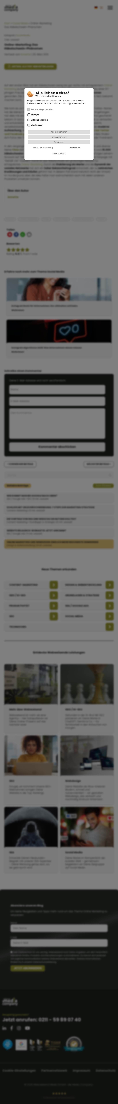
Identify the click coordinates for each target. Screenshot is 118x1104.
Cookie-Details (59, 154)
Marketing (36, 125)
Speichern (59, 142)
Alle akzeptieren (59, 131)
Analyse (35, 114)
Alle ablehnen (59, 137)
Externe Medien (39, 119)
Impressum (75, 148)
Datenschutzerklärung (43, 148)
